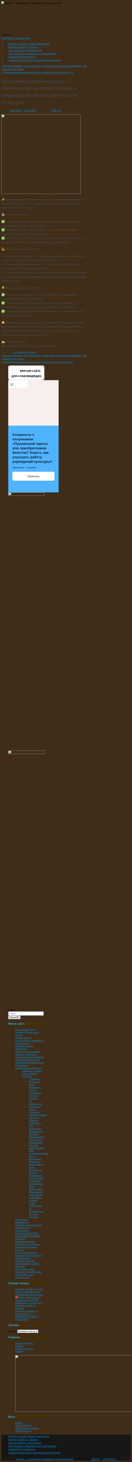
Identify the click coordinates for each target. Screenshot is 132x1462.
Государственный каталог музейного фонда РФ (29, 1058)
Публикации (22, 1065)
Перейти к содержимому (16, 38)
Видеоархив (22, 1222)
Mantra (95, 1459)
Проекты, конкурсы (25, 1054)
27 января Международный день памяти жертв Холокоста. (37, 72)
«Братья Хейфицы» (35, 1122)
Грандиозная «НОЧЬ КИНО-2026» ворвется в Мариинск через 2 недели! (28, 1304)
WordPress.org (23, 1430)
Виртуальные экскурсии (28, 1068)
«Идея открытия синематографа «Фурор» (38, 1113)
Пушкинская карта (25, 1029)
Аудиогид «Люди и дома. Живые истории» (32, 1073)
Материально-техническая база (25, 1259)
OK (14, 1017)
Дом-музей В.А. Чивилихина (24, 50)
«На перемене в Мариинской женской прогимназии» (37, 1131)
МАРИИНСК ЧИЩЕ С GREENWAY (27, 1318)
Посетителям (22, 1277)
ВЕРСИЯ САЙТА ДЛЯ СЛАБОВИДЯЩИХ (26, 374)
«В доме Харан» (33, 1097)
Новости (56, 110)
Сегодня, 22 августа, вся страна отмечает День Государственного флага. (29, 1292)
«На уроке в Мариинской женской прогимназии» (37, 1143)
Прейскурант (22, 1043)
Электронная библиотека (29, 1062)
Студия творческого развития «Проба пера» (28, 1254)
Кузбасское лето (24, 1348)
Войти (18, 1422)
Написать (33, 476)
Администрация (24, 1046)
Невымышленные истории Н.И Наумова (27, 1243)
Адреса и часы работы (28, 1051)
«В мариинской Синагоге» (35, 1104)
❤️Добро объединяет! (27, 1297)
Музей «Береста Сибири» (23, 47)
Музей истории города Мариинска (29, 43)
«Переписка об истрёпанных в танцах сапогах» (36, 1211)
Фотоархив (21, 1219)
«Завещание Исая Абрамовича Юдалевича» (36, 1187)
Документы (21, 1048)
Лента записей (23, 1425)
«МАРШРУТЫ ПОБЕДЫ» (22, 57)
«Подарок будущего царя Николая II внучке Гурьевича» (35, 1086)
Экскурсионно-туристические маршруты (29, 1039)
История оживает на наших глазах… (26, 1312)
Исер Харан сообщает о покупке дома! (35, 1198)
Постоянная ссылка (24, 352)
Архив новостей (24, 1343)
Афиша (19, 1345)
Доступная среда (24, 1269)
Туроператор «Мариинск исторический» (32, 53)
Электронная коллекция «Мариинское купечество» (28, 1228)
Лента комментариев (27, 1428)
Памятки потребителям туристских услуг (28, 1273)
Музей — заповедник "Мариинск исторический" (45, 1459)
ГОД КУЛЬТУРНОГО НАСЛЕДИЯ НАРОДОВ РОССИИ (28, 1236)
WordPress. (109, 1459)
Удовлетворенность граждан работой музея (34, 60)
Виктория (15, 110)
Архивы (12, 1331)
